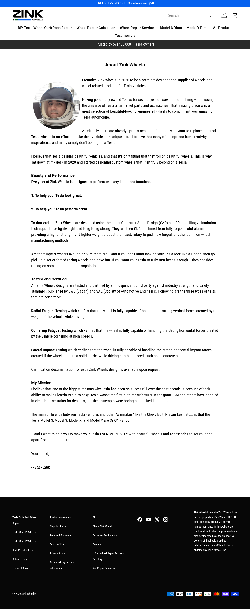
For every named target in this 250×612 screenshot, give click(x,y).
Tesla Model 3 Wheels (24, 532)
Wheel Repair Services (137, 28)
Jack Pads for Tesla (22, 550)
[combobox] (189, 15)
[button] (235, 15)
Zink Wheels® (29, 594)
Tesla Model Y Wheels (24, 541)
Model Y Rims (197, 28)
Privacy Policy (57, 553)
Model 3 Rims (171, 28)
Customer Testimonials (105, 535)
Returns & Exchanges (61, 535)
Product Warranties (60, 517)
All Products (222, 28)
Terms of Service (21, 568)
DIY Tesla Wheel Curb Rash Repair (45, 28)
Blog (95, 517)
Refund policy (19, 559)
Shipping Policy (58, 526)
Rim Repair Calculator (104, 568)
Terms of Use (57, 544)
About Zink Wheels (103, 526)
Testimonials (125, 35)
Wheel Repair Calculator (96, 28)
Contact (97, 544)
